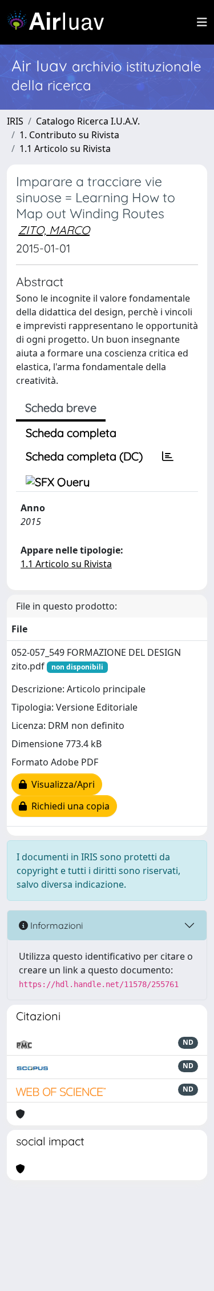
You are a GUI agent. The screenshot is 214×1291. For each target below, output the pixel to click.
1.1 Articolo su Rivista (65, 148)
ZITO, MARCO (54, 230)
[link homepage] (60, 22)
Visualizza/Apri (61, 784)
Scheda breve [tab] (60, 407)
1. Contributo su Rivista (69, 135)
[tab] (167, 456)
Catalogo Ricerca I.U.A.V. (88, 121)
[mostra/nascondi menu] (202, 22)
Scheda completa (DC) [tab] (84, 456)
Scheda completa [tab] (71, 433)
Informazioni (55, 925)
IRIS (15, 121)
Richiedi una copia (68, 806)
